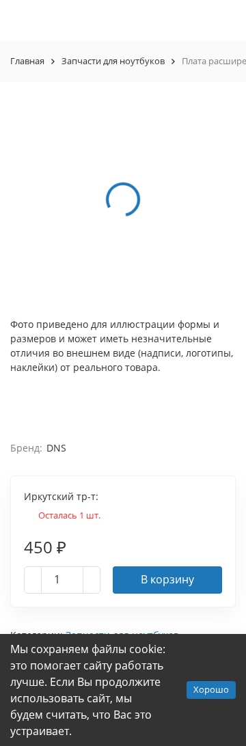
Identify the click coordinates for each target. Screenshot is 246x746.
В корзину (167, 579)
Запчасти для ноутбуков (113, 61)
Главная (27, 61)
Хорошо (211, 689)
